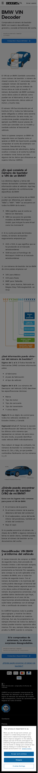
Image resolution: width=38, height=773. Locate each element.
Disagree (19, 760)
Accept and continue (19, 754)
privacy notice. (27, 749)
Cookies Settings (19, 766)
